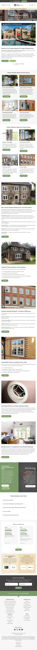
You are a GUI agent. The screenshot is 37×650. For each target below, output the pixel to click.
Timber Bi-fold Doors (10, 610)
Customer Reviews (27, 620)
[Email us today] (32, 5)
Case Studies (10, 615)
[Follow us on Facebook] (19, 629)
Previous (2, 392)
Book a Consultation (30, 486)
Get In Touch (5, 60)
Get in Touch (24, 1)
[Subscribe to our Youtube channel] (22, 629)
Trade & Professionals (27, 607)
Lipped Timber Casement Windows (10, 602)
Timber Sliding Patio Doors (10, 611)
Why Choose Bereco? (27, 617)
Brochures (10, 621)
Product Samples (10, 620)
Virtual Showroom (10, 617)
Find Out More (5, 331)
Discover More (5, 457)
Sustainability (27, 618)
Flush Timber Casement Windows (10, 601)
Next (34, 392)
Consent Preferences (18, 646)
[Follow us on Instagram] (17, 629)
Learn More (13, 60)
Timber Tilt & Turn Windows (10, 605)
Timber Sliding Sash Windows (10, 604)
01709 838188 (16, 1)
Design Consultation (27, 602)
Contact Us (27, 601)
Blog (10, 618)
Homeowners (5, 485)
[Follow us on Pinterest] (15, 629)
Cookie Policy (18, 645)
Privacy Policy (18, 642)
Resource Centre (27, 610)
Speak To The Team (6, 416)
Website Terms (18, 643)
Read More (18, 549)
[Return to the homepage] (18, 5)
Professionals (5, 488)
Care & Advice (27, 608)
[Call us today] (30, 5)
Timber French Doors (10, 608)
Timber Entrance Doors (10, 607)
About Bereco (27, 615)
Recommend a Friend (27, 605)
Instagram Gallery (10, 623)
